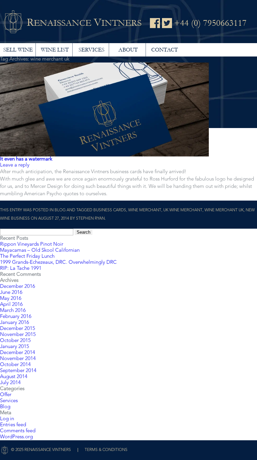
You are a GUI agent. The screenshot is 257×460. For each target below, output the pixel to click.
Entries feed (13, 425)
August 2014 (13, 376)
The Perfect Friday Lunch (27, 256)
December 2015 (17, 328)
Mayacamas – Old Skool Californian (40, 250)
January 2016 (14, 322)
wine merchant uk (224, 210)
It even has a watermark (26, 159)
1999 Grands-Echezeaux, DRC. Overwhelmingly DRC (58, 262)
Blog (60, 210)
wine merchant (144, 210)
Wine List (55, 49)
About (128, 49)
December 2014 (17, 352)
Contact (164, 49)
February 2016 (15, 316)
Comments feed (17, 431)
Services (91, 49)
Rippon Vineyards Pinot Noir (31, 244)
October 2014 (15, 364)
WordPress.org (16, 437)
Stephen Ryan (90, 219)
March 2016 (13, 310)
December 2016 (17, 286)
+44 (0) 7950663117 (210, 23)
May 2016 (10, 298)
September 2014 (18, 370)
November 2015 (18, 334)
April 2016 (11, 304)
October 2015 (15, 340)
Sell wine (18, 49)
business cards (109, 210)
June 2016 (11, 292)
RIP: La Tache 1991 (20, 268)
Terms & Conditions (106, 450)
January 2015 (14, 346)
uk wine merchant (182, 210)
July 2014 (10, 382)
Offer (5, 394)
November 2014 (18, 358)
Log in (7, 419)
